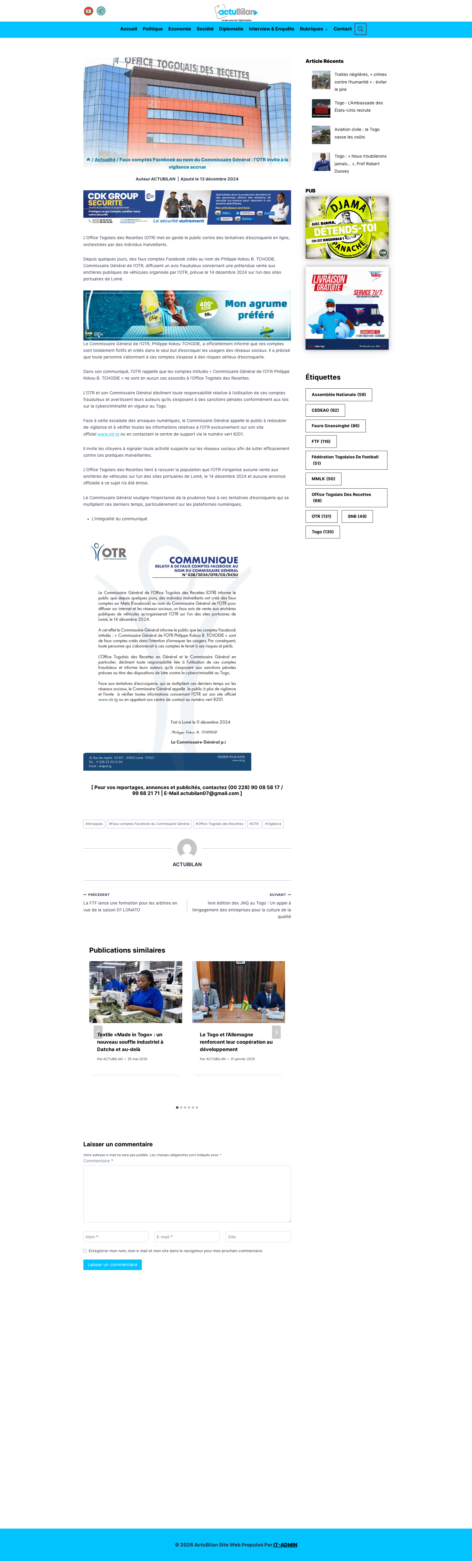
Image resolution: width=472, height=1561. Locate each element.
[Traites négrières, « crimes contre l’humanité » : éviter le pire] (321, 80)
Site (232, 1236)
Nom (92, 1236)
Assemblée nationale (339, 394)
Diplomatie (231, 29)
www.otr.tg (108, 434)
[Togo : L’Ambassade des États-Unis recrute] (321, 108)
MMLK (323, 478)
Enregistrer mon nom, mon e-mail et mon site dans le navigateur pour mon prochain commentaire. (176, 1250)
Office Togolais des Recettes (219, 824)
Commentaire (98, 1160)
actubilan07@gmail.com (209, 793)
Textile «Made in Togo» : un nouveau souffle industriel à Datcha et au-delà (130, 1042)
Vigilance (273, 824)
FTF (321, 441)
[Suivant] (276, 1032)
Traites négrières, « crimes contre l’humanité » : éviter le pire (361, 82)
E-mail (165, 1236)
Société (205, 29)
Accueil (128, 29)
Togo (323, 531)
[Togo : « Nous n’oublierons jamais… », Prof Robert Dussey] (321, 161)
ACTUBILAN (163, 179)
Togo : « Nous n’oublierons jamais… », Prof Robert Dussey (361, 164)
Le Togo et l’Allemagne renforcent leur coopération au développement (236, 1042)
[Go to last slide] (98, 1032)
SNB (357, 516)
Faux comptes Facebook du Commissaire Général (149, 824)
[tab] (177, 1107)
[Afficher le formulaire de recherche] (360, 29)
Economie (179, 29)
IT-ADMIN (285, 1545)
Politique (153, 29)
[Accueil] (88, 160)
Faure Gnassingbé (336, 425)
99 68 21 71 (146, 793)
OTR (254, 824)
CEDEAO (325, 410)
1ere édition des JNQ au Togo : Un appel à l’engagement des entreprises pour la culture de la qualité (241, 906)
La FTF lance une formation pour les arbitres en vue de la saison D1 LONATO (130, 902)
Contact (343, 29)
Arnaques (94, 824)
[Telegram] (101, 11)
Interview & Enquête (271, 29)
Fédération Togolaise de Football (345, 460)
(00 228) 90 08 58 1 (252, 787)
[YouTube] (89, 11)
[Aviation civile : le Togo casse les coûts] (321, 135)
